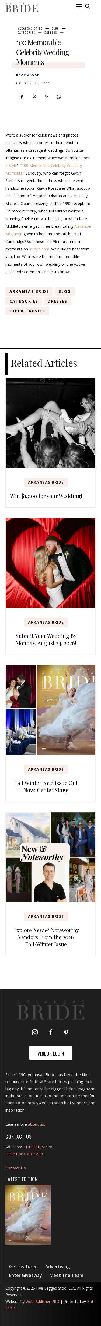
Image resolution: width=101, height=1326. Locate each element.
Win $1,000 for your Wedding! (46, 495)
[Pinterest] (46, 96)
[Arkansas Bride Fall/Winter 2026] (28, 1215)
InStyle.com (39, 249)
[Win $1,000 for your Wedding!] (50, 423)
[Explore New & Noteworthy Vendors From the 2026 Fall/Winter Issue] (50, 857)
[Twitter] (34, 96)
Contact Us (15, 1167)
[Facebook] (21, 96)
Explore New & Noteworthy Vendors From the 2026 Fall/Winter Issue (46, 937)
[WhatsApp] (58, 96)
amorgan (30, 75)
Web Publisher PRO (42, 1301)
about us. (36, 1124)
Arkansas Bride (30, 28)
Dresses (50, 32)
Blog (55, 28)
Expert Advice (27, 310)
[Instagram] (35, 1032)
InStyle (11, 165)
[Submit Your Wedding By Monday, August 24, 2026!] (50, 563)
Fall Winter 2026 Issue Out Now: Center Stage (46, 786)
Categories (26, 32)
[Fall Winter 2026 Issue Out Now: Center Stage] (50, 710)
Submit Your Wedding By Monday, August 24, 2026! (46, 639)
